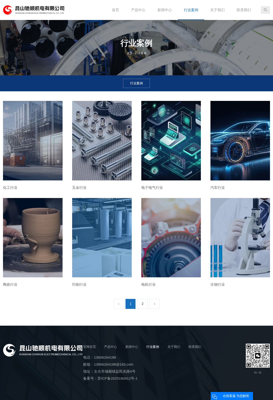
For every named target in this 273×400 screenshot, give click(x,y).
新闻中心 (164, 10)
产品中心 (138, 10)
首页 (115, 10)
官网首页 (89, 346)
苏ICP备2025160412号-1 (117, 378)
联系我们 (244, 10)
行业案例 (191, 10)
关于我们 (217, 10)
